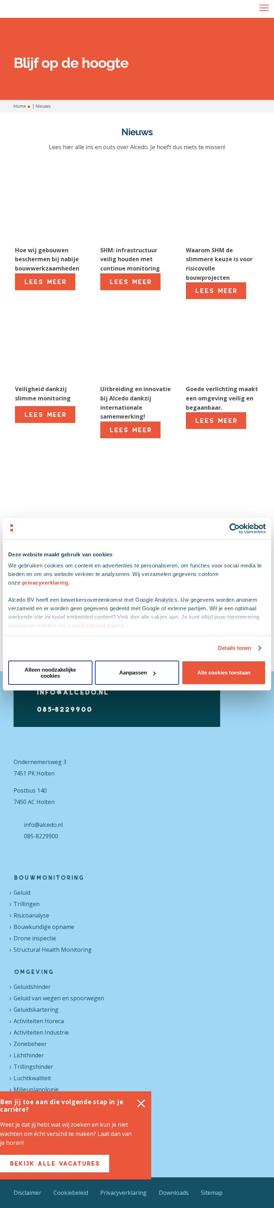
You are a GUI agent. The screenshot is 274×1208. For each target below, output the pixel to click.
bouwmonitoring (49, 877)
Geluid (22, 892)
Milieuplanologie (36, 1089)
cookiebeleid (89, 625)
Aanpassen (133, 672)
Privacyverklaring (123, 1193)
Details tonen (234, 648)
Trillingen (27, 904)
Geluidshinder (32, 987)
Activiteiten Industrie (41, 1032)
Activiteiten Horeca (39, 1021)
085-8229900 (64, 709)
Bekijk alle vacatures (69, 1163)
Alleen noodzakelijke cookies (50, 673)
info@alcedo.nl (72, 692)
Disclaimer (27, 1193)
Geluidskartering (36, 1010)
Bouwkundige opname (44, 927)
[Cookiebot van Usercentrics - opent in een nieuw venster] (234, 528)
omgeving (34, 971)
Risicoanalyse (31, 915)
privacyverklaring (45, 583)
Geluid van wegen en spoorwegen (59, 998)
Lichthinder (29, 1055)
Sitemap (212, 1193)
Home (20, 106)
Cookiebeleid (71, 1193)
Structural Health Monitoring (53, 950)
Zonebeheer (30, 1044)
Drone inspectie (35, 938)
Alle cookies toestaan (223, 672)
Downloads (174, 1193)
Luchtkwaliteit (32, 1078)
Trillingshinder (33, 1067)
